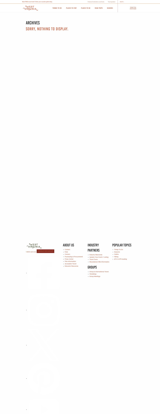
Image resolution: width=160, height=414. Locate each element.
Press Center (69, 259)
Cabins (116, 254)
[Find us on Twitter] (44, 345)
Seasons (117, 252)
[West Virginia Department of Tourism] (30, 8)
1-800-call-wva (31, 252)
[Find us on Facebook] (44, 273)
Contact (67, 249)
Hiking (116, 256)
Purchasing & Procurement (74, 256)
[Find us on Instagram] (44, 310)
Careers (67, 254)
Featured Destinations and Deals (96, 1)
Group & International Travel (99, 271)
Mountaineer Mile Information (99, 262)
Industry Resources (95, 255)
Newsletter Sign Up (45, 251)
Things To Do (118, 249)
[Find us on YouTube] (44, 409)
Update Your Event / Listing (98, 257)
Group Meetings (94, 276)
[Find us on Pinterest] (44, 378)
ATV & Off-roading (120, 259)
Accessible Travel (70, 264)
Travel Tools (93, 259)
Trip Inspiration (111, 1)
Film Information (70, 261)
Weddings (92, 274)
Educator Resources (71, 266)
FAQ (66, 252)
